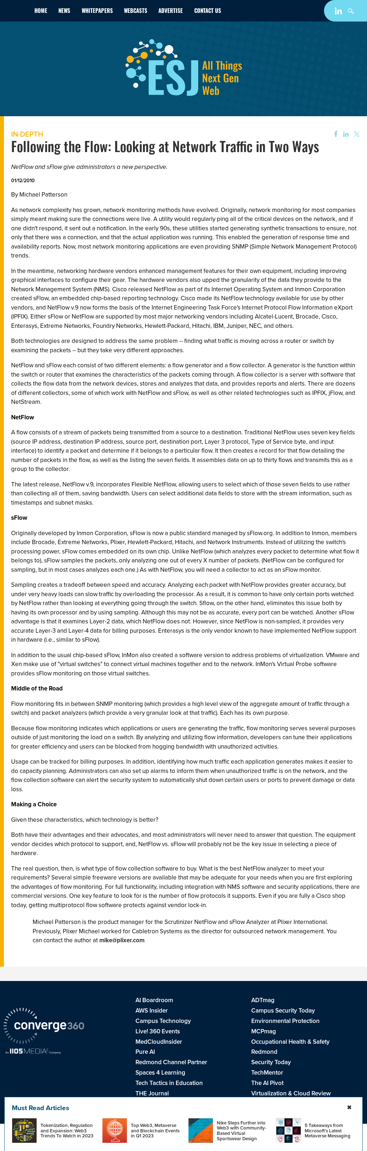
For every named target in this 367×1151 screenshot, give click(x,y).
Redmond (264, 1051)
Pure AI (145, 1051)
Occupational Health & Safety (290, 1041)
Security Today (271, 1062)
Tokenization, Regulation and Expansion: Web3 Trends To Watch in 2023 (67, 1130)
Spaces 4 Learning (160, 1072)
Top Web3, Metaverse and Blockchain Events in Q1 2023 (155, 1130)
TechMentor (267, 1072)
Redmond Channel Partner (171, 1062)
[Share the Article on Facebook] (333, 134)
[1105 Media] (33, 1052)
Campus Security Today (283, 1010)
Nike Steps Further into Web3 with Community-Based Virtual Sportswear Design (241, 1130)
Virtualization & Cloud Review (291, 1093)
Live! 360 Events (157, 1031)
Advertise (170, 11)
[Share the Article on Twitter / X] (356, 134)
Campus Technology (163, 1020)
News (64, 11)
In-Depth (27, 134)
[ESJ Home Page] (16, 12)
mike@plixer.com (121, 940)
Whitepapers (97, 11)
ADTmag (263, 1000)
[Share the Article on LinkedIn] (344, 134)
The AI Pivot (267, 1083)
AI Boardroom (154, 1000)
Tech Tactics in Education (169, 1083)
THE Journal (152, 1093)
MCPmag (263, 1031)
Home (40, 11)
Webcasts (135, 11)
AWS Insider (151, 1010)
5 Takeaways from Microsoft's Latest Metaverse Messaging (328, 1130)
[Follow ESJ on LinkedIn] (339, 12)
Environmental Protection (285, 1020)
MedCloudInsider (158, 1041)
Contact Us (207, 11)
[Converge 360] (44, 1027)
